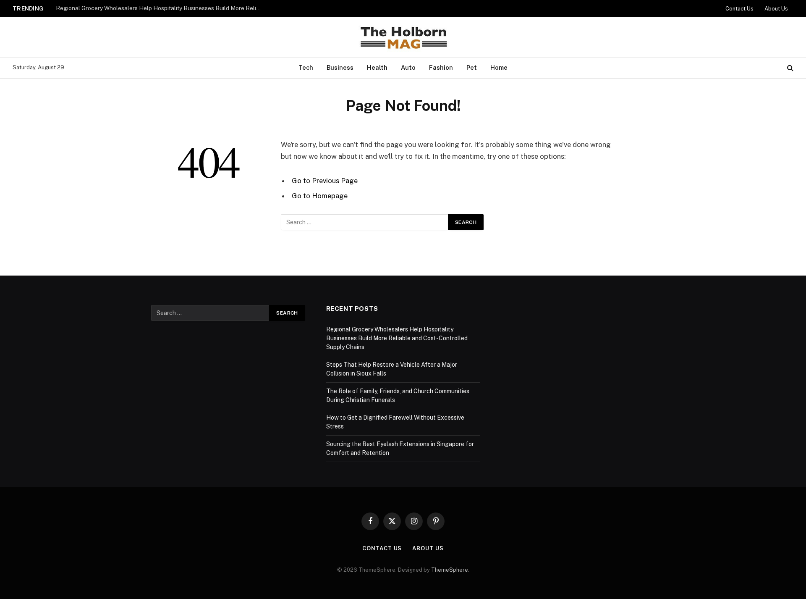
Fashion (441, 67)
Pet (471, 67)
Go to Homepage (320, 196)
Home (499, 67)
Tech (305, 67)
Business (340, 67)
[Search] (789, 67)
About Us (776, 8)
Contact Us (739, 8)
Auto (408, 67)
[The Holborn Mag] (403, 37)
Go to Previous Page (325, 180)
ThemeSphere (449, 570)
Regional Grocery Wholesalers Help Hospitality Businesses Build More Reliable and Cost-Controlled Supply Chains (161, 8)
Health (377, 67)
